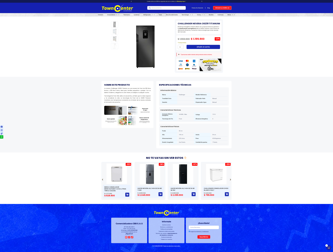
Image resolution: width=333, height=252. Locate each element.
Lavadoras (136, 14)
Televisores (126, 14)
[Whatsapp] (1, 137)
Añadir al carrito (203, 47)
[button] (131, 1)
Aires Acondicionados (172, 14)
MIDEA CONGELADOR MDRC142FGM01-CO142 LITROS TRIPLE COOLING (115, 189)
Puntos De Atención (197, 8)
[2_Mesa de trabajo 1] (145, 47)
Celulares (100, 14)
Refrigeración (147, 14)
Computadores (111, 14)
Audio (160, 14)
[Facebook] (1, 126)
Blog (208, 8)
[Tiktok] (1, 133)
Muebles (211, 14)
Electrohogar (185, 14)
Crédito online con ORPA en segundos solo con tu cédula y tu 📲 (166, 1)
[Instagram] (1, 130)
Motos (229, 14)
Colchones (220, 14)
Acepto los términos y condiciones (199, 231)
